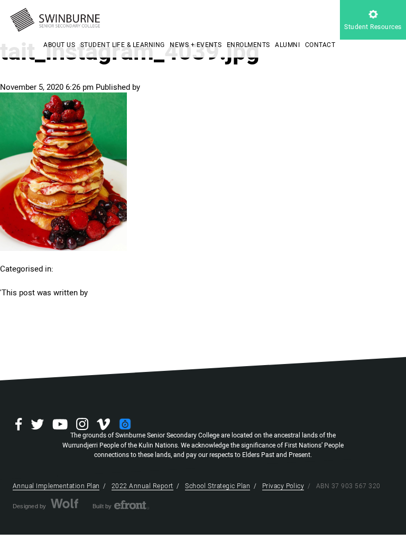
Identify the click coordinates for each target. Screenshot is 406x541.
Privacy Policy (283, 486)
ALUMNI (287, 45)
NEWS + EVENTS (196, 45)
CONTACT (320, 45)
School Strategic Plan (217, 486)
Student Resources (372, 27)
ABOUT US (59, 45)
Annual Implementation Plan (56, 486)
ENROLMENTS (248, 45)
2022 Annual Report (142, 486)
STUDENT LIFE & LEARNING (122, 45)
